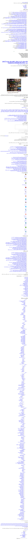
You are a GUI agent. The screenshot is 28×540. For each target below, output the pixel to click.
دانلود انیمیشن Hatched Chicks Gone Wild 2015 (21, 147)
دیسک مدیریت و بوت (21, 481)
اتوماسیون (22, 477)
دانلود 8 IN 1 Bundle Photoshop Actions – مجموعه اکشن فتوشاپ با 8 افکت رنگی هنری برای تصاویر (15, 119)
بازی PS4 (23, 313)
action (18, 523)
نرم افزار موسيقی (22, 519)
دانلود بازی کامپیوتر (25, 285)
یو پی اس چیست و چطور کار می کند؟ (22, 245)
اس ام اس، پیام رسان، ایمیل (20, 389)
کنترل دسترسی (22, 433)
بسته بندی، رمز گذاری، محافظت (20, 444)
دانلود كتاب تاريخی (23, 337)
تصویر (24, 345)
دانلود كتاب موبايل (23, 341)
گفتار (23, 516)
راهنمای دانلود (24, 6)
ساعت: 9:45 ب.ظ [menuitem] (23, 537)
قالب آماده (24, 361)
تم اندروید (21, 399)
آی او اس (23, 395)
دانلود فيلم (24, 330)
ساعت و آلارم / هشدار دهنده (20, 462)
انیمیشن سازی (22, 501)
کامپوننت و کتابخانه (21, 447)
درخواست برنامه (24, 5)
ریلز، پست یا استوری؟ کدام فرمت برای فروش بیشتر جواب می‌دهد (18, 13)
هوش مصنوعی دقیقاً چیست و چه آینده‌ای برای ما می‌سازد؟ (19, 14)
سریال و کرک (22, 482)
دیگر (23, 431)
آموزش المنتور (26, 277)
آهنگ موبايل (22, 384)
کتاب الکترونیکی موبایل (21, 385)
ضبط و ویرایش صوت (21, 515)
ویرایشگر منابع (22, 448)
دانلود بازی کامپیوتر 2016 (9, 524)
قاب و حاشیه (22, 350)
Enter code (26, 136)
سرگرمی (23, 375)
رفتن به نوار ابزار (26, 529)
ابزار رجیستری (22, 473)
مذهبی (24, 324)
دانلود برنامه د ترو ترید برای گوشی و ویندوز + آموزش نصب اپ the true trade (17, 271)
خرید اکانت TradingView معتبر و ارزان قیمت (21, 165)
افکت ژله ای (8, 110)
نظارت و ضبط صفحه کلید (21, 435)
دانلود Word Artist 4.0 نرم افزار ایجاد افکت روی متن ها (20, 116)
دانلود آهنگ (24, 329)
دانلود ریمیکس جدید (25, 288)
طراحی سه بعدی (22, 506)
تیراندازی (24, 308)
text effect (27, 109)
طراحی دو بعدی (22, 505)
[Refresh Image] (6, 135)
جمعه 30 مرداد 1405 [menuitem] (24, 534)
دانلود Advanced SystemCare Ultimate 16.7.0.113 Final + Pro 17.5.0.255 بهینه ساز (17, 20)
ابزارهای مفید (22, 476)
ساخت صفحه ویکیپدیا (25, 291)
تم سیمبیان (21, 405)
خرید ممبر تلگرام (26, 284)
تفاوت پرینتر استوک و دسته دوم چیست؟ (21, 15)
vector (27, 523)
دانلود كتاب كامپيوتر (23, 339)
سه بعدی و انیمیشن (23, 301)
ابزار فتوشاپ (6, 109)
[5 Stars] (17, 101)
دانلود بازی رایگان (19, 524)
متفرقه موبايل (23, 386)
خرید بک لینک (26, 289)
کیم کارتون (25, 7)
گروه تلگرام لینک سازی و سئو (23, 19)
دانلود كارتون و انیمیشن (22, 332)
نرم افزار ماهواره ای (21, 493)
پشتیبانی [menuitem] (24, 533)
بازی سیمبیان (20, 404)
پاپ (23, 322)
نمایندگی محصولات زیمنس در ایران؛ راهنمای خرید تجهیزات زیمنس (19, 37)
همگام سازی (22, 496)
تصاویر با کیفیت (9, 523)
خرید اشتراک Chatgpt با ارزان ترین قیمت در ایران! (20, 12)
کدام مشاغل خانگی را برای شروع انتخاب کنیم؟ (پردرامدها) (19, 16)
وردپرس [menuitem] (24, 531)
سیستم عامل (23, 469)
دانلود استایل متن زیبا (11, 111)
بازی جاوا (21, 402)
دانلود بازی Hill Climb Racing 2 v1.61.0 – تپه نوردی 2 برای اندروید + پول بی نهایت (17, 22)
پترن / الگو (22, 356)
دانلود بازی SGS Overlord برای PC (22, 42)
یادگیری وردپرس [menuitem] (23, 532)
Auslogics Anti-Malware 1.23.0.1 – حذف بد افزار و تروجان (19, 33)
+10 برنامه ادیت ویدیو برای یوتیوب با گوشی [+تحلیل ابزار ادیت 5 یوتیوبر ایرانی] (17, 262)
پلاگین (23, 503)
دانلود (7, 523)
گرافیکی (24, 498)
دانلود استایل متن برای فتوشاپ (17, 111)
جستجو (19, 538)
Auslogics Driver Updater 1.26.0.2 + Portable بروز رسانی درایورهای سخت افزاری (17, 30)
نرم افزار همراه (22, 495)
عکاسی (24, 303)
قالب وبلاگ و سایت (20, 452)
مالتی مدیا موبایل (23, 383)
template (26, 523)
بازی (24, 365)
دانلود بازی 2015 (4, 523)
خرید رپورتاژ (26, 287)
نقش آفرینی (23, 319)
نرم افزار (24, 366)
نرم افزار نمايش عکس (21, 509)
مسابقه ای (24, 317)
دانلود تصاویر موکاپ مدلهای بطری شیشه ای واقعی (20, 120)
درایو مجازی (22, 465)
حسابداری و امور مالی (21, 420)
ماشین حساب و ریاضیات (21, 393)
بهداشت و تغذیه (22, 455)
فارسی (23, 360)
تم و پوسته (22, 461)
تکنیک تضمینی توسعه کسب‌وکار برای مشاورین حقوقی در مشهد (19, 248)
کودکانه (23, 323)
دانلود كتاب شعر (23, 338)
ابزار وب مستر (22, 451)
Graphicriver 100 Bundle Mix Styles (16, 109)
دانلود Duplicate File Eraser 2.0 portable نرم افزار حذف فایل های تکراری (18, 149)
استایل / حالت (23, 64)
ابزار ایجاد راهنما (22, 443)
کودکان (24, 315)
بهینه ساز (23, 479)
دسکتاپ (24, 460)
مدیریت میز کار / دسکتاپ (21, 463)
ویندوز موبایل (22, 407)
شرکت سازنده (23, 378)
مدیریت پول (21, 391)
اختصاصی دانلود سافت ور (22, 414)
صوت (25, 321)
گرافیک (18, 64)
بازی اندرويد (21, 398)
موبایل (27, 295)
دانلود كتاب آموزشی (23, 336)
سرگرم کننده (23, 309)
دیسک (23, 368)
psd (23, 109)
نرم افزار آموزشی (22, 487)
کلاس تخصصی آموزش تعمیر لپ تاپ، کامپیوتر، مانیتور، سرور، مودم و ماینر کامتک (17, 249)
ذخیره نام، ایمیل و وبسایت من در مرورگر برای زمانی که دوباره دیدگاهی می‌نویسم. (17, 132)
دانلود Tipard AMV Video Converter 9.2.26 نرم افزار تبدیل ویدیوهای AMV (18, 152)
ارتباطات (24, 423)
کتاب (25, 334)
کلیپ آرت (22, 351)
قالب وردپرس (26, 278)
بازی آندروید (12, 523)
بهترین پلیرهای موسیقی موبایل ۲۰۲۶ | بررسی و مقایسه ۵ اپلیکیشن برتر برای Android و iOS (15, 17)
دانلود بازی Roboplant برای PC (22, 44)
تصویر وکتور (22, 347)
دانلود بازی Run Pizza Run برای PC (22, 46)
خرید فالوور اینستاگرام (25, 283)
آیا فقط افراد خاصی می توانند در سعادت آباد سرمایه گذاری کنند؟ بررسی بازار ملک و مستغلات (15, 41)
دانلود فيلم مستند (23, 331)
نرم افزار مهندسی (22, 494)
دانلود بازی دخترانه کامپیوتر (22, 524)
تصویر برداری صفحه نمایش (21, 514)
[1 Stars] (25, 101)
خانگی (24, 454)
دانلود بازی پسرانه (16, 524)
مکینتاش (25, 364)
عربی (23, 359)
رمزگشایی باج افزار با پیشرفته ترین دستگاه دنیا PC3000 (20, 267)
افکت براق (21, 110)
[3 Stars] (21, 101)
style (24, 109)
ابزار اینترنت (22, 436)
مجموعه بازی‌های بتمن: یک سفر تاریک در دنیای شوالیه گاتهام (19, 247)
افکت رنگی (15, 110)
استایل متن (2, 109)
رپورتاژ (25, 320)
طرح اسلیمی (22, 349)
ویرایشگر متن (22, 497)
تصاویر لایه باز (23, 111)
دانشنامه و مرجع (22, 410)
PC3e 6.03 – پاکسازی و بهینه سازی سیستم (21, 148)
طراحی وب (22, 453)
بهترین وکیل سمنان (25, 296)
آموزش (25, 299)
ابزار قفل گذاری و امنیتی (21, 429)
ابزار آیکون (22, 499)
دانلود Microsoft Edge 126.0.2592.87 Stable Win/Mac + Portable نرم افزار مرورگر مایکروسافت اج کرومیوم (14, 27)
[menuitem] (13, 530)
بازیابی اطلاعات (22, 478)
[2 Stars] (23, 101)
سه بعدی (23, 363)
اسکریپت (25, 305)
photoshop (21, 109)
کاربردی (23, 370)
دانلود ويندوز (22, 480)
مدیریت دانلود (22, 440)
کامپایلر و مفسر (22, 446)
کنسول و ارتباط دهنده (21, 484)
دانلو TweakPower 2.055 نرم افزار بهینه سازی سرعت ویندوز (19, 31)
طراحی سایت (26, 286)
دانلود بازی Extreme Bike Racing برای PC (21, 48)
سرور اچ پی (26, 292)
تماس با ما (25, 8)
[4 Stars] (19, 101)
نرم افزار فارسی (22, 492)
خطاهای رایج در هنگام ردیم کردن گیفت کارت (21, 265)
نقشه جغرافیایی (22, 352)
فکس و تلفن (22, 426)
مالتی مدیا (24, 511)
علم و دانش (22, 412)
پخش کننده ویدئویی (21, 513)
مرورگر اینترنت (22, 441)
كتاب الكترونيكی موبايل (21, 387)
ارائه (23, 418)
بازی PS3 (23, 312)
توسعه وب (24, 449)
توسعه (24, 442)
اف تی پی (22, 438)
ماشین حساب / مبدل (21, 421)
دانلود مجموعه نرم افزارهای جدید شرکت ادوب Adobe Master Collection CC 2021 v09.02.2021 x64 (15, 118)
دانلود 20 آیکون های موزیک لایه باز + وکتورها (21, 117)
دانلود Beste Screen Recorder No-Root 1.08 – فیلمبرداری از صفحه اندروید (18, 146)
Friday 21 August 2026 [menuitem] (22, 535)
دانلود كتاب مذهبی (23, 340)
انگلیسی (23, 358)
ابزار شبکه (22, 437)
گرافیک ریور (26, 112)
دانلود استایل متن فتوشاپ (6, 111)
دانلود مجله (24, 342)
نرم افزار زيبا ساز (22, 490)
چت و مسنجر (22, 425)
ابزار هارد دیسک (22, 475)
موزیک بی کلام (23, 328)
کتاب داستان (23, 344)
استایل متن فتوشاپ (25, 110)
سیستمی (23, 483)
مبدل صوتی (22, 517)
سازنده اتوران (22, 467)
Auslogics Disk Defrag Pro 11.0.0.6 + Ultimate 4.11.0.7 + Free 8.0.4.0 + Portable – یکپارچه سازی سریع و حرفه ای (13, 32)
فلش (24, 310)
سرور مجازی (26, 282)
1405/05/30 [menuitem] (24, 536)
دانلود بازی (6, 523)
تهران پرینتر (26, 294)
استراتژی (23, 373)
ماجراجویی (22, 376)
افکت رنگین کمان (12, 110)
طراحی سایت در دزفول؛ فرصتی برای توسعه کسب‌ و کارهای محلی (18, 35)
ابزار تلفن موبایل (22, 472)
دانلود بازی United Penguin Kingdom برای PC (21, 43)
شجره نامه (22, 458)
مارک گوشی (23, 379)
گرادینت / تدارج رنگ (21, 357)
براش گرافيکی (22, 502)
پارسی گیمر (26, 290)
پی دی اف (22, 419)
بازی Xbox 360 (22, 314)
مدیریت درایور (22, 485)
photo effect (22, 523)
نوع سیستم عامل (23, 394)
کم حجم (24, 311)
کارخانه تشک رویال (25, 293)
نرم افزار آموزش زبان (21, 486)
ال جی (23, 381)
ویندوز (23, 471)
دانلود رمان (24, 335)
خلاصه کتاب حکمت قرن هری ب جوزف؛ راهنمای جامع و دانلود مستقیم (18, 39)
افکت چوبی (18, 110)
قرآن (23, 326)
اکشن (24, 307)
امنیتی (24, 427)
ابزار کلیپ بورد (22, 474)
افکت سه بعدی (4, 110)
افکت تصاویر (15, 523)
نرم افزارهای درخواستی (21, 415)
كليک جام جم (23, 343)
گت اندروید (26, 280)
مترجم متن (22, 422)
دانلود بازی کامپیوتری (5, 524)
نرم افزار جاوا (20, 403)
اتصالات (23, 424)
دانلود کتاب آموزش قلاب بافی (23, 150)
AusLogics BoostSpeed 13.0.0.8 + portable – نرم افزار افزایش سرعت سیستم (17, 29)
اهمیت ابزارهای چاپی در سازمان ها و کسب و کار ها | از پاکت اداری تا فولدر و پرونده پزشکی (16, 166)
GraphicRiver (10, 109)
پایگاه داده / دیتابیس (21, 445)
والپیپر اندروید (20, 400)
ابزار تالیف (22, 417)
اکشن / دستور (22, 355)
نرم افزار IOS (20, 397)
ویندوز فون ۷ (22, 406)
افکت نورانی (26, 111)
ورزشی (23, 377)
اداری (24, 300)
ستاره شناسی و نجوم (21, 457)
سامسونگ (22, 382)
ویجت (21, 401)
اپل (23, 380)
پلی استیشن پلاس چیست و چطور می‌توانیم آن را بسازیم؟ (19, 264)
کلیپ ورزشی (23, 333)
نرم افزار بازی (22, 488)
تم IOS (21, 396)
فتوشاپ (21, 64)
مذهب (23, 459)
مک (24, 318)
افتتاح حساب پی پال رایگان (23, 269)
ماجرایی (24, 316)
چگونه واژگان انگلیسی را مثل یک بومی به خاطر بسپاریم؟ (20, 169)
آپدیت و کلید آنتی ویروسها (21, 428)
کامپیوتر (23, 413)
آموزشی (24, 408)
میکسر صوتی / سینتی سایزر (20, 518)
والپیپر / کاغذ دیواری (21, 353)
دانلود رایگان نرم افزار (22, 99)
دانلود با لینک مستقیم (24, 107)
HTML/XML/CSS (22, 450)
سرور (23, 439)
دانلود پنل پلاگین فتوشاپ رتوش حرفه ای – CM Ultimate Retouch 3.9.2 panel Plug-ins (17, 115)
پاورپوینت (23, 362)
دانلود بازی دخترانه (26, 524)
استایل (4, 109)
